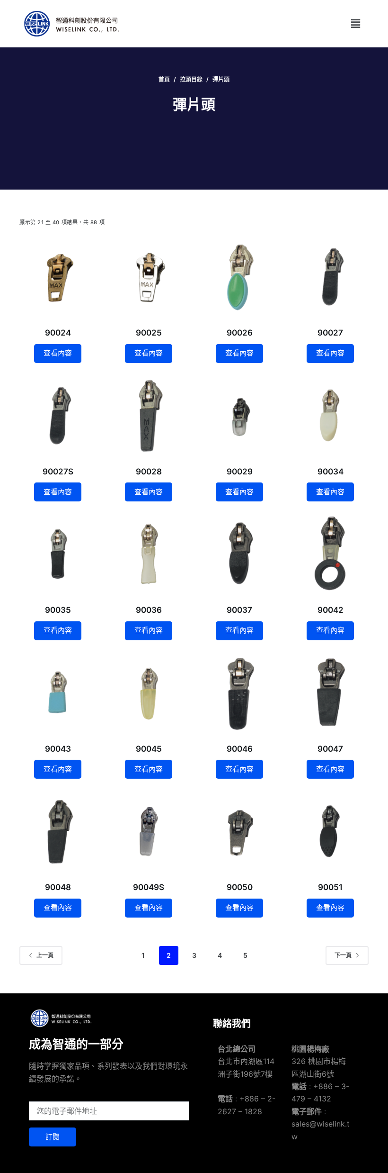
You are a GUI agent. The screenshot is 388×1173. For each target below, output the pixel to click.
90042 (330, 610)
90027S (58, 471)
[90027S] (57, 415)
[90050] (239, 831)
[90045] (148, 693)
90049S (148, 887)
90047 (330, 749)
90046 (240, 749)
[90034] (330, 415)
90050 (240, 887)
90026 (240, 332)
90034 (330, 471)
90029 (240, 471)
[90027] (330, 276)
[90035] (57, 554)
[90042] (330, 554)
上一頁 (44, 955)
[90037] (239, 554)
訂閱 (52, 1136)
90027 (330, 332)
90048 (58, 887)
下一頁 (343, 955)
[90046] (239, 693)
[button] (356, 23)
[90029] (239, 415)
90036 (149, 610)
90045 (149, 749)
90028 (149, 471)
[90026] (239, 276)
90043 (58, 749)
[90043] (57, 693)
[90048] (57, 831)
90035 (58, 610)
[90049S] (148, 831)
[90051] (330, 831)
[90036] (148, 554)
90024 (58, 332)
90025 (149, 332)
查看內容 (58, 352)
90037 (239, 610)
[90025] (148, 276)
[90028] (148, 415)
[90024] (57, 276)
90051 (330, 887)
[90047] (330, 693)
